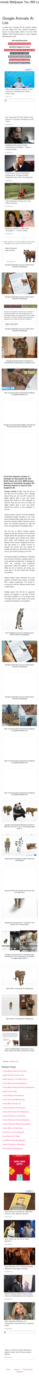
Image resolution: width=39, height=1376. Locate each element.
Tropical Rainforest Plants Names (14, 1108)
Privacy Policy (28, 1369)
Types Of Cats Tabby (10, 1091)
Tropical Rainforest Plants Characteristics (17, 1124)
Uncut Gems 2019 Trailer (11, 1136)
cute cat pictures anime (19, 40)
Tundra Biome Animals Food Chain (15, 1071)
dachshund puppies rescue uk (19, 63)
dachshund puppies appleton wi (19, 57)
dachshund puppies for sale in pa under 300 (19, 50)
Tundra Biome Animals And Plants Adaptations (18, 1087)
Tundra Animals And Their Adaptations (16, 1112)
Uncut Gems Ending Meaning (13, 1148)
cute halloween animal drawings (19, 44)
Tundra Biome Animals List (12, 1103)
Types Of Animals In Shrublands (14, 1144)
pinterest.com (14, 1061)
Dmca (8, 1369)
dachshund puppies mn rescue (19, 47)
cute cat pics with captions (19, 53)
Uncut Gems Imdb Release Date (14, 1099)
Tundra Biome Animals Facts (12, 1128)
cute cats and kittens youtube (19, 60)
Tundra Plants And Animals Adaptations (16, 1120)
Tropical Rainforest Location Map (14, 1116)
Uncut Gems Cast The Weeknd (13, 1132)
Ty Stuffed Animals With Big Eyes (14, 1140)
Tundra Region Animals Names (13, 1095)
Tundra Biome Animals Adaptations (15, 1083)
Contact (17, 1369)
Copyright (19, 1372)
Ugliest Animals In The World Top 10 (15, 1079)
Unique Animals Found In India (13, 1075)
